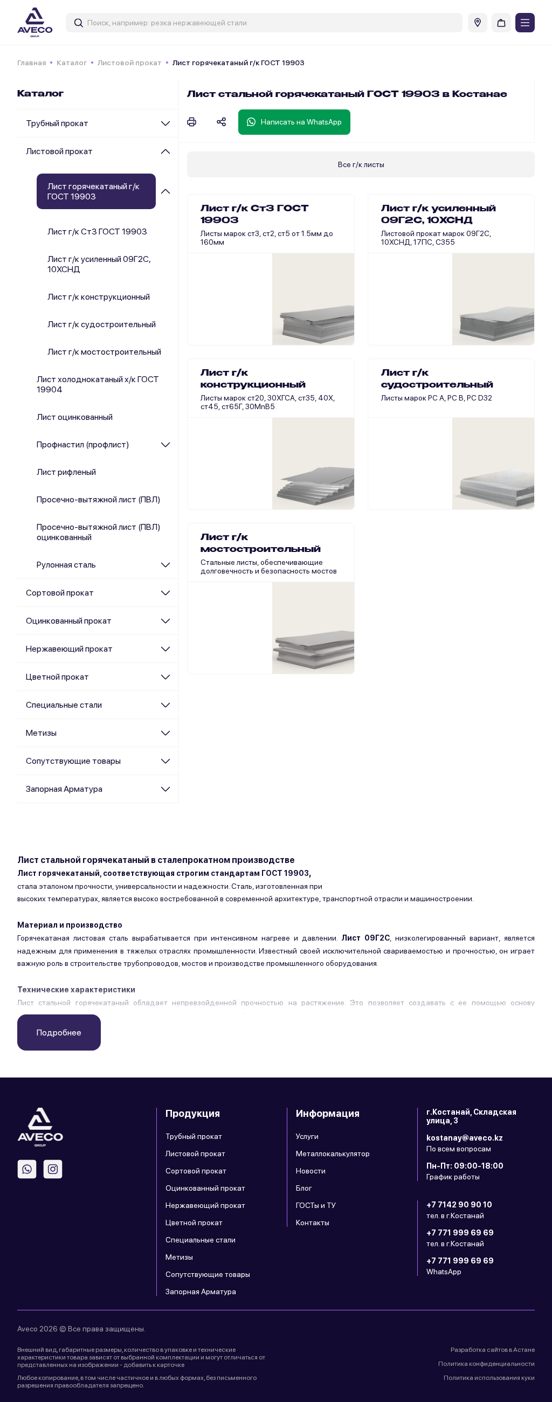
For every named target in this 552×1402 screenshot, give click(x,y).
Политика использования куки (489, 1378)
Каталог (72, 62)
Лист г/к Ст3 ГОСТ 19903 (97, 231)
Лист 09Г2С (365, 938)
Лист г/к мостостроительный (104, 352)
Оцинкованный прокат (69, 621)
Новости (311, 1170)
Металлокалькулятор (333, 1153)
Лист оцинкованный (75, 417)
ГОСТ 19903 (285, 873)
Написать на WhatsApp (301, 122)
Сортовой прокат (60, 593)
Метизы (41, 733)
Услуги (307, 1136)
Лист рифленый (66, 472)
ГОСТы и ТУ (316, 1205)
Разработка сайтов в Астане (493, 1349)
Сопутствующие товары (73, 761)
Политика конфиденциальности (486, 1364)
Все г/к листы (361, 164)
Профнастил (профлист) (83, 444)
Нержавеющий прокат (69, 649)
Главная (31, 62)
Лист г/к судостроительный (101, 324)
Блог (304, 1188)
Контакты (312, 1222)
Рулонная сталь (66, 565)
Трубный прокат (57, 123)
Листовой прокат (130, 62)
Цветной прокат (57, 677)
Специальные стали (64, 705)
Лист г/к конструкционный (98, 297)
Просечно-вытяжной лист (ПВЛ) (99, 499)
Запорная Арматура (64, 789)
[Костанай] (477, 22)
